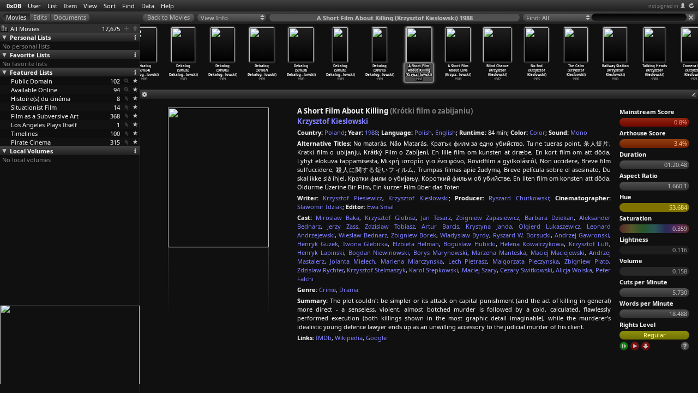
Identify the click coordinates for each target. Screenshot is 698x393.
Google (376, 338)
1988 (371, 132)
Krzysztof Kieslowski (332, 121)
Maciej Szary (479, 270)
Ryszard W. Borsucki (522, 235)
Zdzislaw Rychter (320, 270)
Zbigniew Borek (413, 235)
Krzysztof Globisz (390, 217)
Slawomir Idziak (319, 207)
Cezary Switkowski (526, 270)
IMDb (324, 338)
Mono (578, 132)
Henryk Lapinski (320, 252)
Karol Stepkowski (433, 270)
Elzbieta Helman (416, 244)
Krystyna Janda (489, 226)
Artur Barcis (440, 226)
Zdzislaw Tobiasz (389, 226)
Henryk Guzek (317, 244)
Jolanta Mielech (352, 261)
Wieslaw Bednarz (363, 235)
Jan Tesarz (436, 217)
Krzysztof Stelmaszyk (376, 270)
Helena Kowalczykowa (532, 244)
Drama (348, 289)
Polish (423, 132)
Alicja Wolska (574, 270)
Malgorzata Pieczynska (525, 261)
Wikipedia (349, 338)
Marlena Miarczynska (412, 261)
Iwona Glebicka (365, 244)
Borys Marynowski (440, 252)
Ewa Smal (380, 207)
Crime (327, 289)
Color (537, 132)
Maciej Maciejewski (558, 252)
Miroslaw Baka (337, 217)
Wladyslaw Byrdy (464, 235)
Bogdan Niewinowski (379, 252)
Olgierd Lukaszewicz (549, 226)
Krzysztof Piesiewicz (352, 198)
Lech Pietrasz (468, 261)
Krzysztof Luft (589, 244)
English (445, 132)
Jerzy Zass (342, 226)
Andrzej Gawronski (582, 235)
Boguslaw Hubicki (469, 244)
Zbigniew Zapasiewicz (487, 217)
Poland (334, 132)
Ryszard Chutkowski (519, 198)
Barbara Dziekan (549, 217)
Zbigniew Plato (586, 261)
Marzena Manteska (499, 252)
